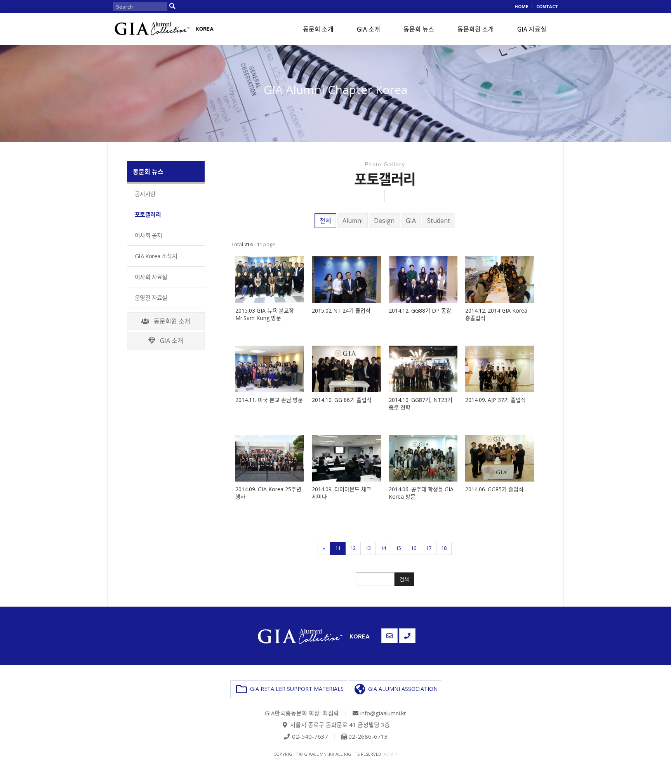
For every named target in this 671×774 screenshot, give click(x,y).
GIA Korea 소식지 (156, 256)
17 (428, 547)
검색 (404, 579)
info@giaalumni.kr (383, 713)
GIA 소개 (169, 340)
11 (338, 547)
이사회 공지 (148, 235)
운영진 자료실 (151, 297)
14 (383, 547)
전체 (325, 220)
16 (413, 547)
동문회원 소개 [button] (475, 28)
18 (444, 547)
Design (384, 220)
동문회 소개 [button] (318, 28)
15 (398, 547)
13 (368, 547)
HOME (521, 6)
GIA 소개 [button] (368, 28)
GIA (411, 220)
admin (391, 754)
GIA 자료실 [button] (531, 28)
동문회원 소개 (169, 321)
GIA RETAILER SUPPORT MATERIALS (295, 688)
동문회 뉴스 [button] (418, 28)
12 (353, 547)
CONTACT (547, 6)
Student (438, 220)
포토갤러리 (148, 214)
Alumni (352, 220)
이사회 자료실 (151, 277)
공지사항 (145, 194)
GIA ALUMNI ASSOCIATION (401, 688)
